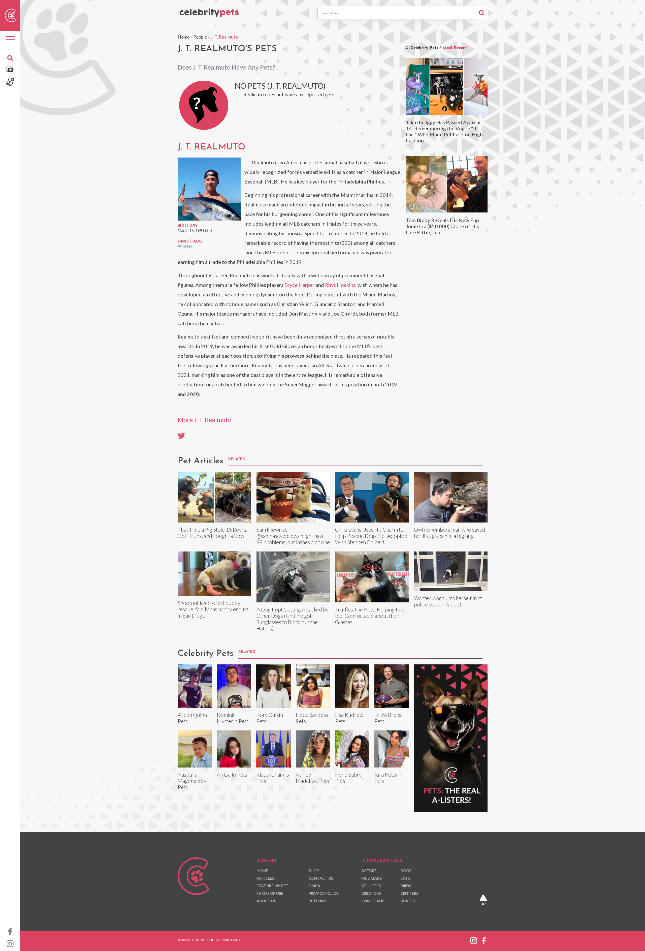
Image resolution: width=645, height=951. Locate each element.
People (200, 37)
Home (184, 37)
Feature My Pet (272, 885)
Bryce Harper (299, 285)
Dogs (405, 870)
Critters (409, 893)
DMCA (314, 885)
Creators (371, 893)
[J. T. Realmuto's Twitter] (181, 435)
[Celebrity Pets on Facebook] (10, 931)
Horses (407, 901)
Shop (314, 870)
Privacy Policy (324, 893)
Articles (265, 878)
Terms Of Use (269, 893)
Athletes (185, 246)
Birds (405, 885)
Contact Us (321, 878)
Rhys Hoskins (340, 285)
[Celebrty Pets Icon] (10, 15)
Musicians (371, 878)
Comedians (372, 901)
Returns (317, 901)
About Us (266, 901)
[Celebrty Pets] (209, 10)
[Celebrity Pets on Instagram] (10, 943)
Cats (405, 878)
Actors (368, 870)
